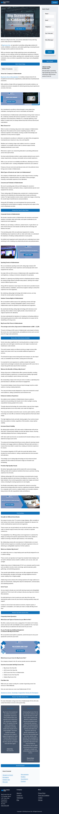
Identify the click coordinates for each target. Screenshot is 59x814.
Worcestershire (25, 774)
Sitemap (40, 800)
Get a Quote (19, 28)
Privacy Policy (41, 793)
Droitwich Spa (6, 779)
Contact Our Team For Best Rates (20, 210)
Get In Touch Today (20, 64)
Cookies (40, 797)
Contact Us (19, 795)
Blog (18, 800)
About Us (19, 793)
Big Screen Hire (6, 45)
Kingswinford (21, 692)
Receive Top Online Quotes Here (20, 612)
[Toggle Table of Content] (14, 69)
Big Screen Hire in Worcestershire (9, 77)
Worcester (5, 782)
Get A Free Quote (20, 765)
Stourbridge (15, 692)
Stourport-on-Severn (6, 692)
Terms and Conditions (43, 795)
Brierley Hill (29, 692)
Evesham (23, 781)
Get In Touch (50, 61)
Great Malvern (24, 779)
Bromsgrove (35, 692)
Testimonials (20, 797)
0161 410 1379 (5, 805)
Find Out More (20, 513)
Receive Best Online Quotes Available (20, 338)
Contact (55, 2)
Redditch (23, 776)
